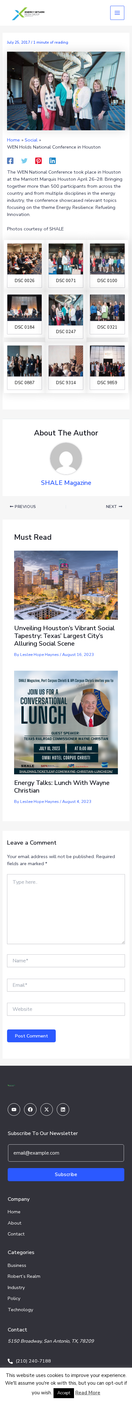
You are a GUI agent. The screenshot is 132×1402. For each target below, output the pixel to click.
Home (14, 1211)
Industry (16, 1287)
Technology (20, 1309)
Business (17, 1265)
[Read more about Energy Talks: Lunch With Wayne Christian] (66, 722)
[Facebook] (10, 160)
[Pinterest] (38, 160)
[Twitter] (24, 160)
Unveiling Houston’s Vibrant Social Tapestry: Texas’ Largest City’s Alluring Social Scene (64, 636)
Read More (87, 1392)
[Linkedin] (52, 160)
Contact (16, 1234)
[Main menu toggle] (117, 13)
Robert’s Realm (24, 1276)
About (14, 1223)
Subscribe (66, 1174)
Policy (14, 1298)
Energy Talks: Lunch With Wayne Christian (62, 786)
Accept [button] (63, 1393)
